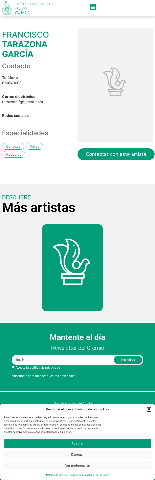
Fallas (34, 146)
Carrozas (13, 146)
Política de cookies (57, 474)
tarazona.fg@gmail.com (22, 99)
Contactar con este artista (116, 154)
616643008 (12, 80)
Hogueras (13, 154)
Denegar (77, 454)
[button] (149, 409)
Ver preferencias (77, 465)
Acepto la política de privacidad (38, 367)
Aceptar (78, 443)
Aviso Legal (102, 474)
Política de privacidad (82, 474)
